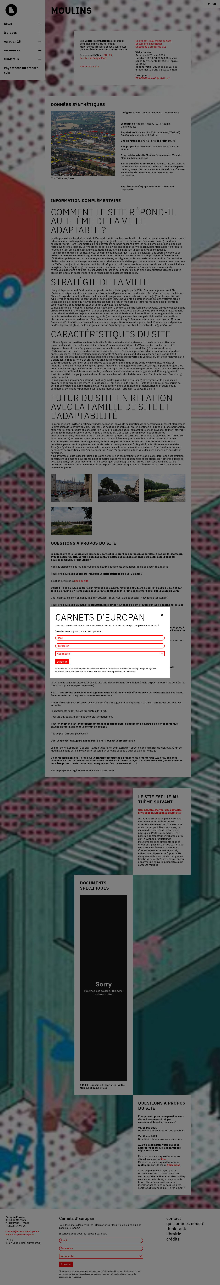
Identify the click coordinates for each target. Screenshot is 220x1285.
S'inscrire (62, 661)
